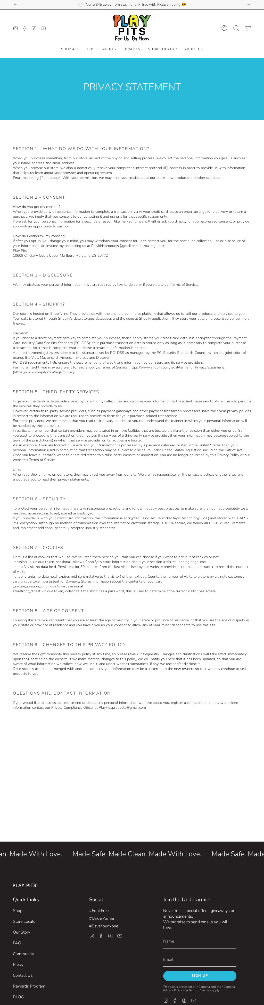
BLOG (18, 997)
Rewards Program (29, 986)
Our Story (21, 932)
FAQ (17, 943)
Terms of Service (200, 990)
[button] (90, 49)
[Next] (248, 4)
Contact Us (23, 975)
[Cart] (248, 28)
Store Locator (25, 921)
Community (23, 954)
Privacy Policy (172, 990)
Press (18, 964)
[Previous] (15, 4)
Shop (17, 911)
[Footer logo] (25, 885)
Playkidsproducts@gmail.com (122, 707)
